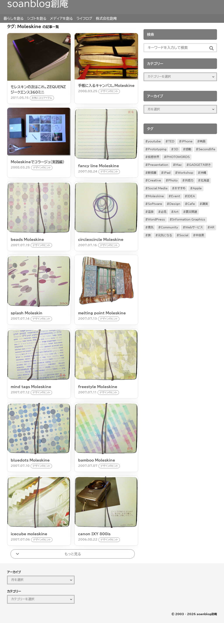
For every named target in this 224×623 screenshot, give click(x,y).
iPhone (187, 141)
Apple (197, 188)
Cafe (191, 203)
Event (175, 196)
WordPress (156, 219)
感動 (188, 149)
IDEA (191, 196)
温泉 (151, 211)
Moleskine (156, 196)
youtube (154, 141)
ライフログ (84, 18)
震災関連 (191, 211)
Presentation (158, 164)
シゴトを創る (36, 18)
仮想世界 (153, 157)
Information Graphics (188, 219)
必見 (163, 211)
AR (212, 227)
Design (174, 203)
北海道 (205, 180)
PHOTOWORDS (178, 157)
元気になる (165, 235)
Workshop (185, 172)
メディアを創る (61, 18)
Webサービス (194, 227)
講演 (205, 203)
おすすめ (180, 188)
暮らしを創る (14, 18)
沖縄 (203, 172)
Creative (154, 180)
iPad (167, 172)
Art (176, 211)
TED (171, 141)
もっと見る (73, 554)
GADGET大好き (200, 164)
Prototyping (157, 149)
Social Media (157, 188)
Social (183, 235)
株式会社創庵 (106, 18)
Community (169, 227)
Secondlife (206, 149)
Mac (178, 164)
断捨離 (152, 172)
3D (176, 149)
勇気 (151, 227)
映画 (202, 141)
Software (155, 203)
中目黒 (200, 235)
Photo (173, 180)
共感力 (189, 180)
